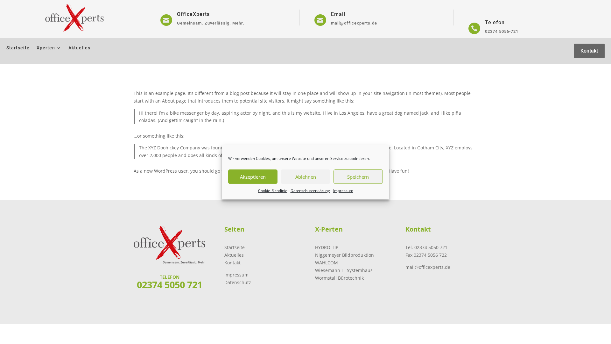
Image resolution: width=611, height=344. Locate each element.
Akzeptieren (253, 177)
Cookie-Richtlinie (272, 190)
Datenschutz (237, 282)
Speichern (358, 177)
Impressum (343, 190)
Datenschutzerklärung (310, 190)
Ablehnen (305, 177)
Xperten (46, 48)
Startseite (18, 48)
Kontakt (589, 51)
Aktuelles (79, 48)
